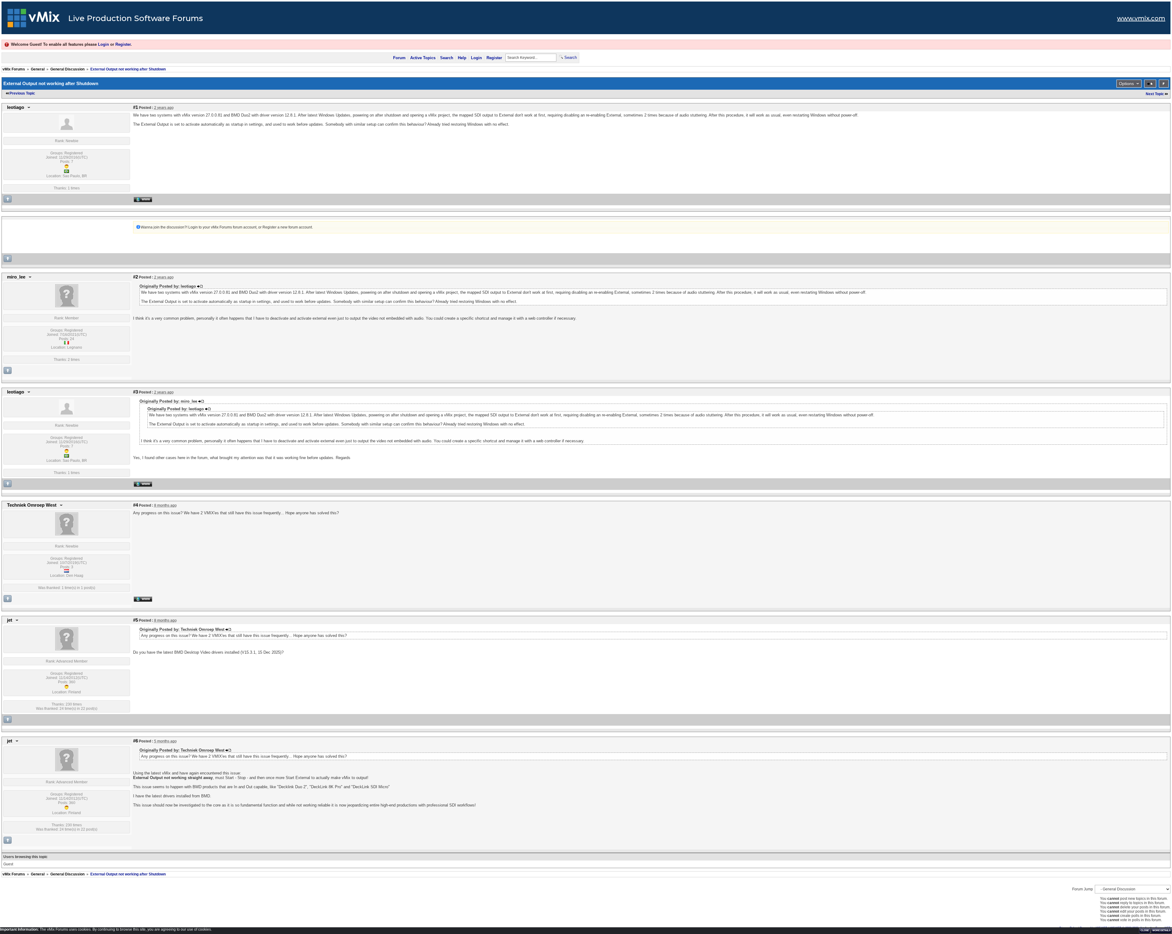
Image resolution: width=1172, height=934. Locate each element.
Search (446, 58)
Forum (399, 58)
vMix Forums (13, 69)
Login (103, 44)
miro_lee (16, 277)
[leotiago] (66, 129)
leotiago (15, 107)
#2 (135, 277)
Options (1126, 83)
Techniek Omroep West (31, 505)
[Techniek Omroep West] (66, 534)
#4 (135, 505)
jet (9, 620)
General (38, 69)
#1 (135, 107)
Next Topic (1155, 94)
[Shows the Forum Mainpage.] (33, 20)
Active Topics (423, 58)
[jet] (66, 649)
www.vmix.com (1141, 18)
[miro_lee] (66, 306)
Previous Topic (22, 93)
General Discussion (67, 69)
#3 (135, 392)
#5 (135, 620)
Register (123, 44)
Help (462, 58)
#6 (135, 740)
